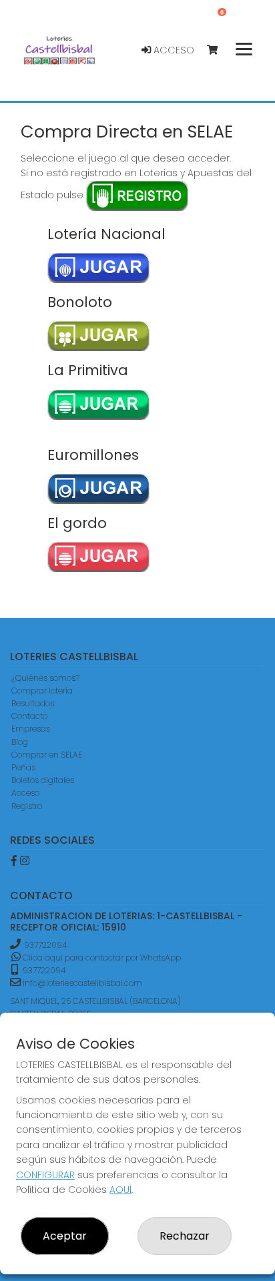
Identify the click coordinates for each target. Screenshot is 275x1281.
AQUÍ (120, 1189)
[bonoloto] (99, 336)
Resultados (32, 703)
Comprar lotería (42, 690)
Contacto (29, 716)
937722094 (45, 945)
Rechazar (185, 1236)
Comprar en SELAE (46, 754)
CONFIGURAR (45, 1175)
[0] (218, 50)
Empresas (30, 728)
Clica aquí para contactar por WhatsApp (101, 957)
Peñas (23, 767)
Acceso (172, 50)
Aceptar (65, 1236)
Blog (19, 742)
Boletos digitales (42, 780)
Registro (26, 806)
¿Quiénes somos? (45, 678)
